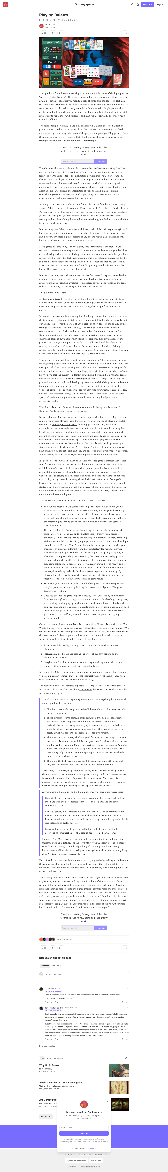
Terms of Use (96, 1139)
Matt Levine (85, 689)
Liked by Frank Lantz (54, 991)
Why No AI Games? (50, 1065)
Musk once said (106, 745)
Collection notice (99, 1154)
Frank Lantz (50, 25)
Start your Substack (77, 1160)
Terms (88, 1154)
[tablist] (50, 965)
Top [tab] (42, 1058)
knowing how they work (64, 424)
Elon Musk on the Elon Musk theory (78, 792)
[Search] (132, 4)
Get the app (96, 1160)
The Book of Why (102, 635)
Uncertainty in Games (77, 172)
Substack (72, 1167)
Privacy (82, 1154)
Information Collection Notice (83, 1141)
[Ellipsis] (128, 988)
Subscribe (147, 4)
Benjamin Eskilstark (53, 1008)
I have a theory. (45, 1069)
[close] (108, 1101)
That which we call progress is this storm (56, 1086)
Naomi (47, 988)
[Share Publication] (137, 4)
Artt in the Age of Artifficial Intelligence (61, 1082)
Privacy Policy (102, 1141)
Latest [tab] (48, 1058)
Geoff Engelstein (62, 187)
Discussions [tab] (58, 1058)
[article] (84, 1070)
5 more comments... (47, 1046)
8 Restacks (68, 939)
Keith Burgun (46, 191)
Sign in (160, 4)
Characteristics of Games (92, 168)
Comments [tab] (45, 966)
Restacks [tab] (55, 966)
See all (44, 1116)
